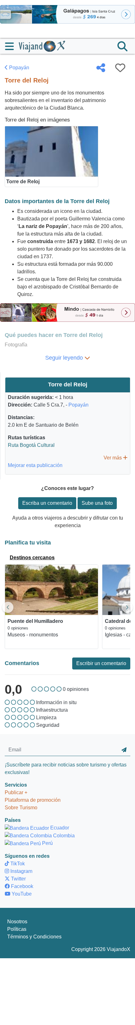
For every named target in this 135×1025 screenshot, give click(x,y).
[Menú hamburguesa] (12, 46)
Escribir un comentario (101, 663)
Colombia (63, 835)
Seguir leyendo (64, 358)
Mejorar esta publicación (35, 465)
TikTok (17, 863)
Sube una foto (97, 503)
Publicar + (16, 792)
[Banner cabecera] (67, 14)
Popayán (18, 67)
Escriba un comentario (47, 503)
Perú (47, 843)
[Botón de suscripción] (124, 750)
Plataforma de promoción (33, 800)
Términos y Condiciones (34, 936)
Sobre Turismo (21, 807)
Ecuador (59, 827)
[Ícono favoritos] (120, 67)
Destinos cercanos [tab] (32, 557)
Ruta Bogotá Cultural (31, 445)
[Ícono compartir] (100, 67)
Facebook (21, 886)
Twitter (18, 878)
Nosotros (17, 921)
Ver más (113, 457)
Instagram (20, 871)
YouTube (21, 894)
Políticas (16, 929)
